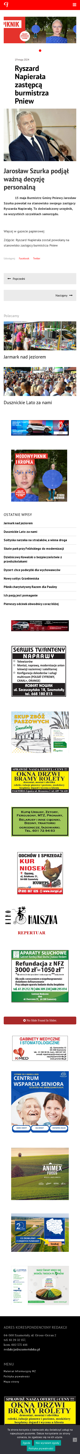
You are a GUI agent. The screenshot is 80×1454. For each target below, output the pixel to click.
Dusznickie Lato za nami (20, 532)
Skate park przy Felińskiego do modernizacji (34, 549)
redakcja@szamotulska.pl (22, 1384)
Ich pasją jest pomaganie (21, 595)
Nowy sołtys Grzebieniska (21, 578)
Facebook (24, 258)
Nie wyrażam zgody (47, 1442)
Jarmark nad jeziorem (18, 523)
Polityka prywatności (17, 1411)
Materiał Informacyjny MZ (20, 1405)
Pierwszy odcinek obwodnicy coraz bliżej (31, 604)
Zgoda (26, 1442)
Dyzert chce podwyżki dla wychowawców (32, 570)
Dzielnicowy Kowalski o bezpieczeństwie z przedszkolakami (33, 559)
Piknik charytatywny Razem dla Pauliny (30, 587)
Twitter (36, 258)
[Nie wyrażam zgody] (75, 1440)
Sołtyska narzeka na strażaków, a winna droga (35, 540)
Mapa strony (11, 1416)
